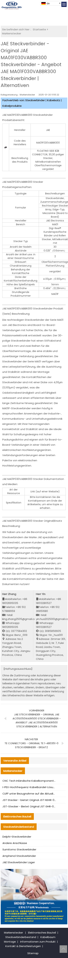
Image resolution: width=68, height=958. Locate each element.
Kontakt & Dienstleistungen (23, 946)
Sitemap (33, 953)
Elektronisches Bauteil (42, 932)
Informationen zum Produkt (38, 941)
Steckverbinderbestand (20, 937)
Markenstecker (11, 33)
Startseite (39, 29)
